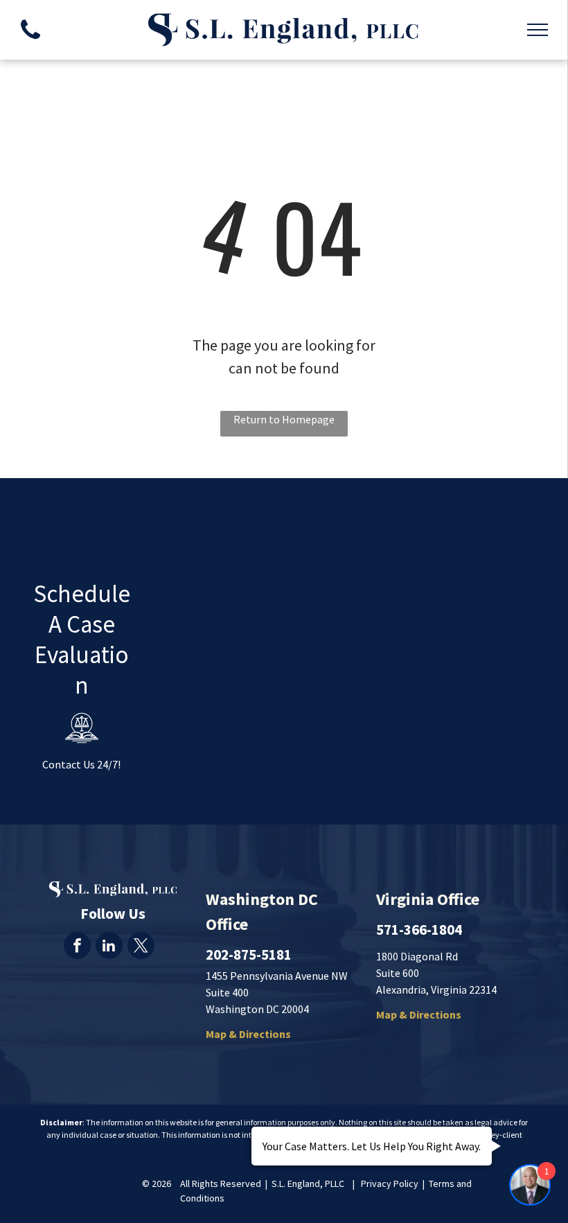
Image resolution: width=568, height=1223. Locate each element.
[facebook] (77, 947)
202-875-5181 (249, 954)
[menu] (538, 30)
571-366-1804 (419, 929)
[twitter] (140, 947)
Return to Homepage (284, 419)
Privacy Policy (389, 1183)
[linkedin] (109, 947)
